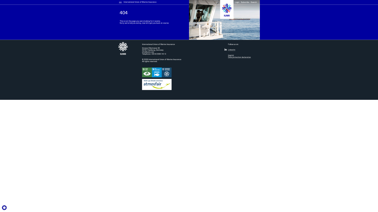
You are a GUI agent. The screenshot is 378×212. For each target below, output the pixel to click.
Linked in (231, 50)
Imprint (231, 55)
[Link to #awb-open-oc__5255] (120, 3)
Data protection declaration (239, 57)
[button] (254, 3)
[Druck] (157, 80)
